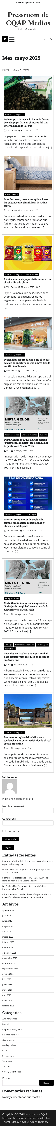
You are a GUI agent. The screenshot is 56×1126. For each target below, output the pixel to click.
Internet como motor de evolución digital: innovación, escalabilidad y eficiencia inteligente (24, 523)
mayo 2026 (7, 926)
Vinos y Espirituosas (11, 1071)
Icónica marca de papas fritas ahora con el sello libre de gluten (27, 280)
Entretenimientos (29, 435)
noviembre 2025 (9, 958)
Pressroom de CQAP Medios (28, 18)
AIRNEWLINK (12, 530)
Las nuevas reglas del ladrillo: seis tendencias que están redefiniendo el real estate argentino (27, 740)
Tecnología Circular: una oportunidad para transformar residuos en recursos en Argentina (26, 657)
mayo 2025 (7, 989)
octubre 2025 (8, 963)
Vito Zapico (11, 130)
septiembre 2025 (10, 968)
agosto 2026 (8, 910)
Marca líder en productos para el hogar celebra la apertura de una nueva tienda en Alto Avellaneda (27, 363)
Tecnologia (31, 514)
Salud (4, 1050)
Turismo (43, 435)
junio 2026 (7, 920)
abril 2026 (6, 931)
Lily (7, 664)
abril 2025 (6, 995)
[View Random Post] (45, 39)
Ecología (8, 645)
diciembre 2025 (9, 952)
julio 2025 (6, 979)
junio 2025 (7, 984)
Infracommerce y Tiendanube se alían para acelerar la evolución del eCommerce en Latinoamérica (26, 896)
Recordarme (12, 831)
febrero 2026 (8, 942)
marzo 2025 (7, 1000)
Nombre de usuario (13, 806)
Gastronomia (32, 274)
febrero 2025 (8, 1005)
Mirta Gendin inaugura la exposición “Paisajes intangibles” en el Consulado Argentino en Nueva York (26, 443)
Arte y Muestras (12, 435)
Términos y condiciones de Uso (31, 1118)
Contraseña (9, 818)
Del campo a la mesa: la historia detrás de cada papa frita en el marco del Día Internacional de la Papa (26, 122)
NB (7, 450)
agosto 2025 (8, 973)
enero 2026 (7, 947)
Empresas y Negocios (14, 114)
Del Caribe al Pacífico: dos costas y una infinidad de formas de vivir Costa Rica (25, 887)
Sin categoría (42, 645)
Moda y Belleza (11, 194)
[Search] (51, 39)
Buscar (6, 1078)
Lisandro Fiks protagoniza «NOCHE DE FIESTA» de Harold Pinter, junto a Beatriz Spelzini (25, 879)
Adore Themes (38, 1122)
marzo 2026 (7, 936)
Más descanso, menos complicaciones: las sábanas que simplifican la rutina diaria (26, 202)
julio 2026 (6, 915)
